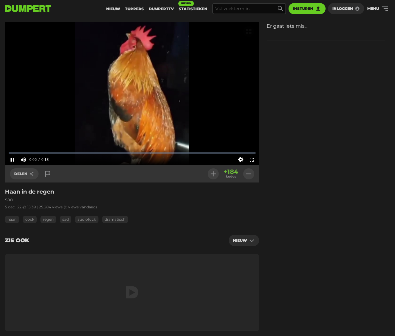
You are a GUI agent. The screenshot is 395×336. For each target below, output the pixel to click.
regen (48, 219)
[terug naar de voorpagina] (28, 8)
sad (65, 219)
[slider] (132, 153)
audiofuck (86, 219)
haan (12, 219)
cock (29, 219)
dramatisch (115, 219)
